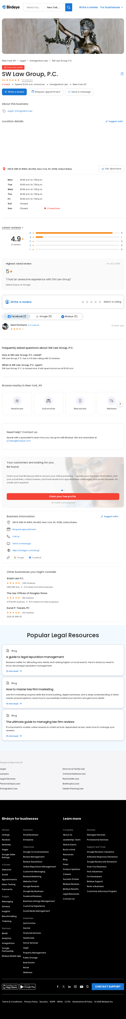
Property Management (34, 952)
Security (44, 1001)
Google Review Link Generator (102, 861)
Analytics (6, 938)
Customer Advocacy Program (102, 891)
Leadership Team (72, 839)
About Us (67, 834)
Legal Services (7, 778)
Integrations (8, 943)
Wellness (27, 972)
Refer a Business (95, 886)
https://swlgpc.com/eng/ (26, 550)
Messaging (7, 901)
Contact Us (69, 898)
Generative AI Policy (82, 1001)
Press (65, 864)
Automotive (29, 923)
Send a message (81, 91)
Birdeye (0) (71, 316)
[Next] (120, 404)
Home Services (30, 942)
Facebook (36, 557)
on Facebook (33, 325)
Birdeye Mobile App (11, 956)
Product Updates (71, 869)
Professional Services (97, 839)
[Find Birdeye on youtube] (81, 986)
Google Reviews (31, 886)
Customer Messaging (34, 871)
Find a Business (95, 871)
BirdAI (5, 933)
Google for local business (36, 851)
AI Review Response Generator (102, 856)
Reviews (6, 839)
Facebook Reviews (32, 896)
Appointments (9, 879)
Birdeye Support (95, 881)
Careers (67, 874)
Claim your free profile (62, 496)
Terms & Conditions (12, 1001)
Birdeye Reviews (71, 884)
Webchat (6, 869)
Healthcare (28, 938)
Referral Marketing (32, 876)
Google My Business (33, 891)
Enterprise (28, 839)
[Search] (68, 7)
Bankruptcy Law (71, 783)
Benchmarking (9, 916)
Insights (6, 911)
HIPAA (60, 1001)
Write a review (88, 7)
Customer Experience (34, 906)
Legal (23, 60)
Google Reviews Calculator (100, 851)
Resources (68, 854)
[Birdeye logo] (11, 7)
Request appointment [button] (24, 529)
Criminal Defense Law (74, 773)
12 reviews (27, 79)
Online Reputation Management (39, 866)
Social (5, 874)
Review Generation (32, 861)
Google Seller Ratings (8, 856)
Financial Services (32, 933)
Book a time (69, 849)
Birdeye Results (71, 889)
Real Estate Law (71, 778)
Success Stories (71, 879)
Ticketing (6, 921)
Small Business (30, 834)
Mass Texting (8, 884)
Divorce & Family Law (74, 768)
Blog (65, 859)
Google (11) (46, 316)
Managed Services (96, 834)
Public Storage (30, 957)
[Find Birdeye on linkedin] (69, 986)
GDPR (52, 1001)
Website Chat (30, 881)
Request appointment (47, 91)
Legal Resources (71, 894)
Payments (7, 889)
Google (20, 557)
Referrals (6, 844)
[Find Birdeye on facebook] (57, 986)
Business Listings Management (39, 901)
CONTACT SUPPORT (108, 986)
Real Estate (29, 962)
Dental (26, 928)
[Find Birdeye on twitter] (63, 986)
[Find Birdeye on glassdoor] (87, 986)
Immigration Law (39, 60)
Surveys (6, 906)
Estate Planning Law (73, 788)
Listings (6, 834)
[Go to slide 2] (63, 490)
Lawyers (4, 773)
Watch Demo (69, 844)
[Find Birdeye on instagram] (75, 986)
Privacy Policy (31, 1001)
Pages (5, 849)
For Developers (94, 876)
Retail (26, 967)
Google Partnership (8, 949)
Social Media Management (36, 911)
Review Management (34, 856)
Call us (16, 536)
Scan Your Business (96, 866)
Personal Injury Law (10, 783)
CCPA (67, 1001)
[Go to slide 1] (62, 490)
